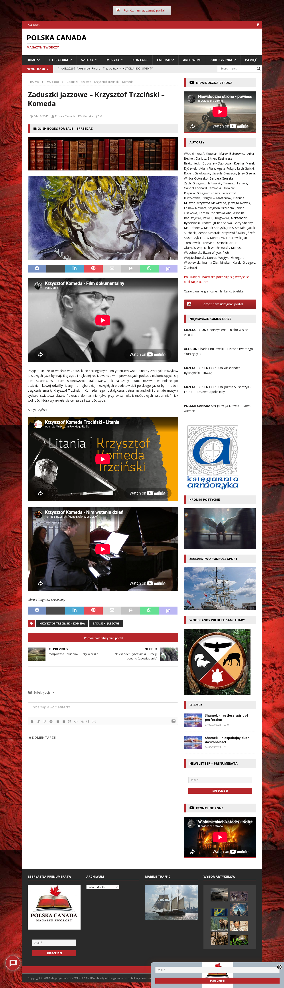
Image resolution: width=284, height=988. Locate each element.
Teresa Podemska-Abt (215, 213)
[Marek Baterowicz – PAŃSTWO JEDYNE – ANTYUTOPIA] (239, 926)
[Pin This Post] (93, 269)
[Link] (82, 721)
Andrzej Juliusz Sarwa (216, 223)
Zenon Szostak (209, 233)
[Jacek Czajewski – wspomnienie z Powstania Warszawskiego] (219, 938)
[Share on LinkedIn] (74, 269)
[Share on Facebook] (37, 269)
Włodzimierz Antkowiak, (201, 153)
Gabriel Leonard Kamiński (202, 188)
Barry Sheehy (243, 223)
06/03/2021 (215, 747)
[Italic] (39, 721)
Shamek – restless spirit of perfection (226, 717)
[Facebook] (258, 25)
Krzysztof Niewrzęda (211, 203)
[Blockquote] (70, 721)
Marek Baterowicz (232, 153)
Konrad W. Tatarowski (226, 238)
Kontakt (140, 60)
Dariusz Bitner (206, 158)
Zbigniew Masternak (216, 198)
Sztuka (87, 60)
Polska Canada (65, 116)
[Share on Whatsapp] (149, 269)
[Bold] (32, 721)
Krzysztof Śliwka (233, 233)
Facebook (33, 24)
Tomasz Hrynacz (235, 183)
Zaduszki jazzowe (106, 623)
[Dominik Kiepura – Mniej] (239, 909)
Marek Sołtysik (214, 228)
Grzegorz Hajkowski (207, 183)
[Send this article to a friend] (112, 269)
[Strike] (51, 721)
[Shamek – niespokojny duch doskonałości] (193, 742)
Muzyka (113, 60)
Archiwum (192, 60)
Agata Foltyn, (227, 168)
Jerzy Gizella (246, 173)
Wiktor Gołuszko (196, 178)
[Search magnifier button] (259, 69)
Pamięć (251, 60)
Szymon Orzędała (221, 208)
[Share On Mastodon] (168, 269)
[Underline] (45, 721)
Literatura (58, 60)
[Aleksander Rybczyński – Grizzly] (219, 924)
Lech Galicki (245, 168)
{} (87, 721)
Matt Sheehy (193, 228)
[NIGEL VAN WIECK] (219, 912)
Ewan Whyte (212, 252)
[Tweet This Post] (55, 269)
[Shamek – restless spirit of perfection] (193, 720)
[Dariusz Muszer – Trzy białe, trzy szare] (239, 896)
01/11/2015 (41, 116)
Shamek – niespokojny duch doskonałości (227, 740)
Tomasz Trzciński (215, 243)
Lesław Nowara (195, 208)
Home (31, 60)
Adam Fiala (207, 168)
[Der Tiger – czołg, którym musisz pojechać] (219, 894)
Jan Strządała (236, 228)
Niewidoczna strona (214, 83)
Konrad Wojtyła (218, 257)
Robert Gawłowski (197, 173)
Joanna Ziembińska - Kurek (221, 262)
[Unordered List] (63, 721)
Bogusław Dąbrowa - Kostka (223, 163)
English (163, 60)
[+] (94, 721)
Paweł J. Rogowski (216, 218)
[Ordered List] (57, 721)
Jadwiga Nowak (239, 203)
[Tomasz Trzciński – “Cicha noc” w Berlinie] (239, 940)
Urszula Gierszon (224, 173)
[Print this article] (130, 269)
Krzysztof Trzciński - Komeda (62, 623)
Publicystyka (221, 60)
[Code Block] (76, 721)
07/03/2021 (215, 724)
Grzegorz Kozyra (209, 193)
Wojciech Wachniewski (213, 248)
